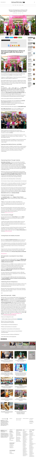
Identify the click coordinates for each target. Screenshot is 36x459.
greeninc (30, 354)
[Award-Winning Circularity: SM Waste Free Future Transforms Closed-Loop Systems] (34, 60)
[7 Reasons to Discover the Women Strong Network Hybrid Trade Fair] (34, 74)
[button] (34, 2)
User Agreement (31, 418)
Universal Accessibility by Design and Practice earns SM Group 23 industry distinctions (30, 66)
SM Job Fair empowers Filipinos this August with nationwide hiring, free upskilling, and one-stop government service (30, 55)
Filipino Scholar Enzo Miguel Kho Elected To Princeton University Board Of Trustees (30, 39)
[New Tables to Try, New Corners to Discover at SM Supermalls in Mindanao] (34, 79)
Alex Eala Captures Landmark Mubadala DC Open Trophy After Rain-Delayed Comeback (26, 347)
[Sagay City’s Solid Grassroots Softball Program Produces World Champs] (19, 343)
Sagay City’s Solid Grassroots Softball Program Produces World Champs (19, 347)
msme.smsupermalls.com (16, 313)
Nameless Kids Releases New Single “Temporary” (30, 44)
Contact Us (11, 418)
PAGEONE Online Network (6, 371)
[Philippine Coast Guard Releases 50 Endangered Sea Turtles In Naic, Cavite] (33, 355)
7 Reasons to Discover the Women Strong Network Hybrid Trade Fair (30, 75)
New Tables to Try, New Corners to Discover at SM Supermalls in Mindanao (30, 80)
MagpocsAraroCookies (9, 212)
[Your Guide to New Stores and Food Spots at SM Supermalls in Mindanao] (34, 69)
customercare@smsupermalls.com (9, 314)
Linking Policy (31, 423)
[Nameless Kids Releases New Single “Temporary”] (34, 43)
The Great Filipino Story (30, 37)
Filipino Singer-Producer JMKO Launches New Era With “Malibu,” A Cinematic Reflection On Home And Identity (30, 49)
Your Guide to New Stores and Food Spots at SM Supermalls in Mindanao (30, 70)
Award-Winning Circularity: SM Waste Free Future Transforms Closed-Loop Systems (30, 61)
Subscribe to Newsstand (26, 418)
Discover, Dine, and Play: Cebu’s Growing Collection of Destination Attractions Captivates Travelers (30, 85)
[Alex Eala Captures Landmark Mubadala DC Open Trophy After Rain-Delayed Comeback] (26, 343)
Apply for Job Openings (18, 418)
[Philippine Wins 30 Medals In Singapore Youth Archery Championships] (32, 343)
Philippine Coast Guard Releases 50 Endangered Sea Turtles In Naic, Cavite (31, 356)
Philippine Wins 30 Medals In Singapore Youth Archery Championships (32, 347)
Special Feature (29, 73)
